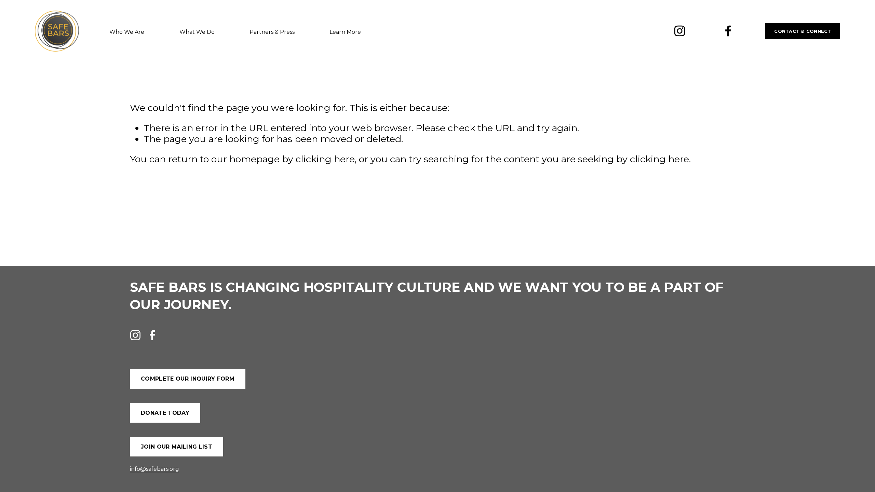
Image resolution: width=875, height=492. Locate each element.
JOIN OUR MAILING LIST (176, 446)
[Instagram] (679, 31)
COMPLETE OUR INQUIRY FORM (187, 378)
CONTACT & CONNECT (802, 31)
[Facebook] (728, 31)
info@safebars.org (154, 469)
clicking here (325, 159)
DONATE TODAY (165, 413)
